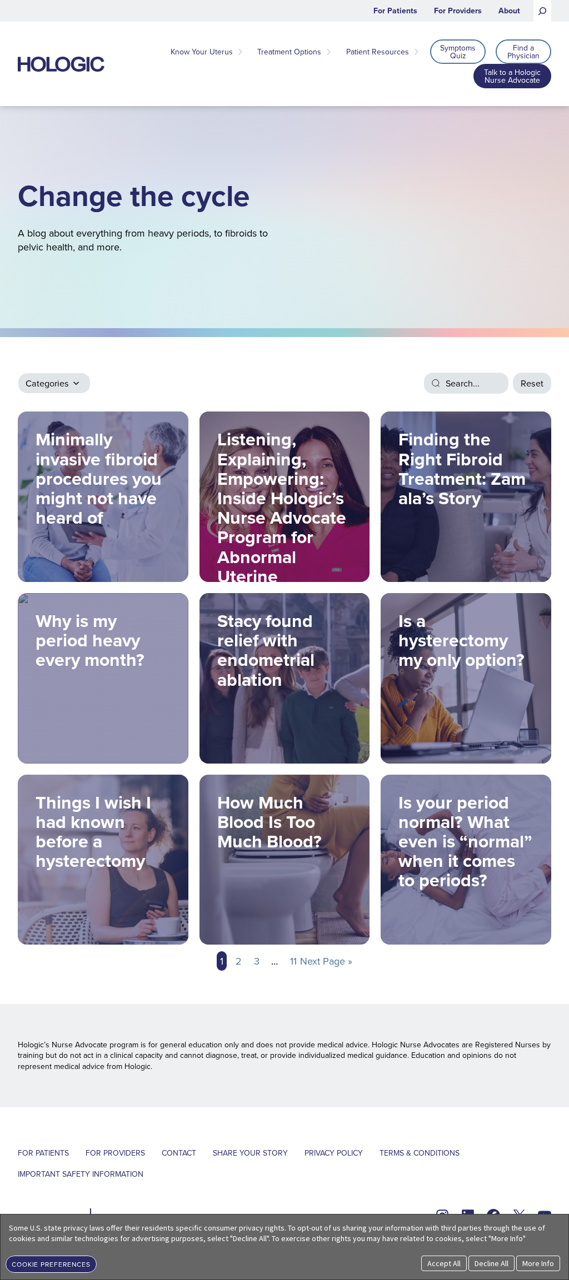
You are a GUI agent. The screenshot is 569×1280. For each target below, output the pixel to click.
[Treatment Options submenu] (328, 52)
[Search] (542, 11)
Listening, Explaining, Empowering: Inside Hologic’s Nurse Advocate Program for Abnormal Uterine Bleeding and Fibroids (281, 504)
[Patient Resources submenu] (416, 52)
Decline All (491, 1263)
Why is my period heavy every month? (90, 640)
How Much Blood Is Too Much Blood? (274, 821)
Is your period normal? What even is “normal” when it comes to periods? (465, 841)
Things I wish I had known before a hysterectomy (93, 831)
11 (293, 961)
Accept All (444, 1263)
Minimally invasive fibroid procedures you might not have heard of (99, 478)
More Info (538, 1263)
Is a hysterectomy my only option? (461, 640)
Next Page (326, 961)
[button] (51, 1263)
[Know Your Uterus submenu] (240, 52)
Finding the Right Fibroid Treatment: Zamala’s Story (462, 468)
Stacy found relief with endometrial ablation (266, 650)
